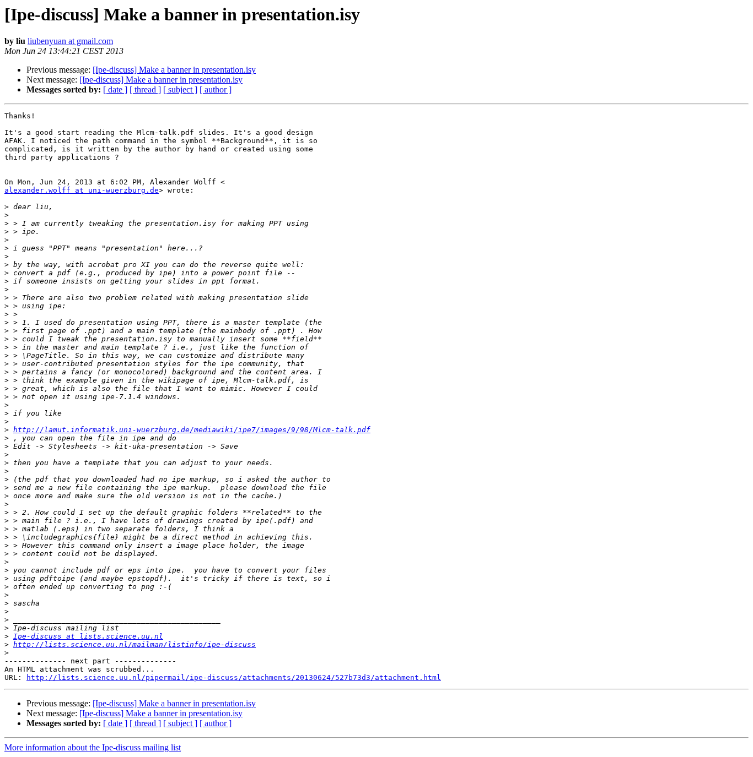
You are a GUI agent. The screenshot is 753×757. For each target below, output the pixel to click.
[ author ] (216, 89)
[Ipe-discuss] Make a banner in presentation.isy (174, 69)
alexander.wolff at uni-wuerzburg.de (81, 190)
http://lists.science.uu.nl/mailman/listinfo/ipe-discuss (134, 644)
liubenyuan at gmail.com (70, 41)
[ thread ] (145, 89)
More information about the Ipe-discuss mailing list (92, 747)
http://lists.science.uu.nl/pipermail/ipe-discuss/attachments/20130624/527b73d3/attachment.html (233, 677)
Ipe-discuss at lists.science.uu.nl (88, 636)
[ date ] (115, 89)
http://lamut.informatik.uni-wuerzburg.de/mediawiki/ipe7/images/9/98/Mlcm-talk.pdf (191, 430)
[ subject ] (180, 89)
